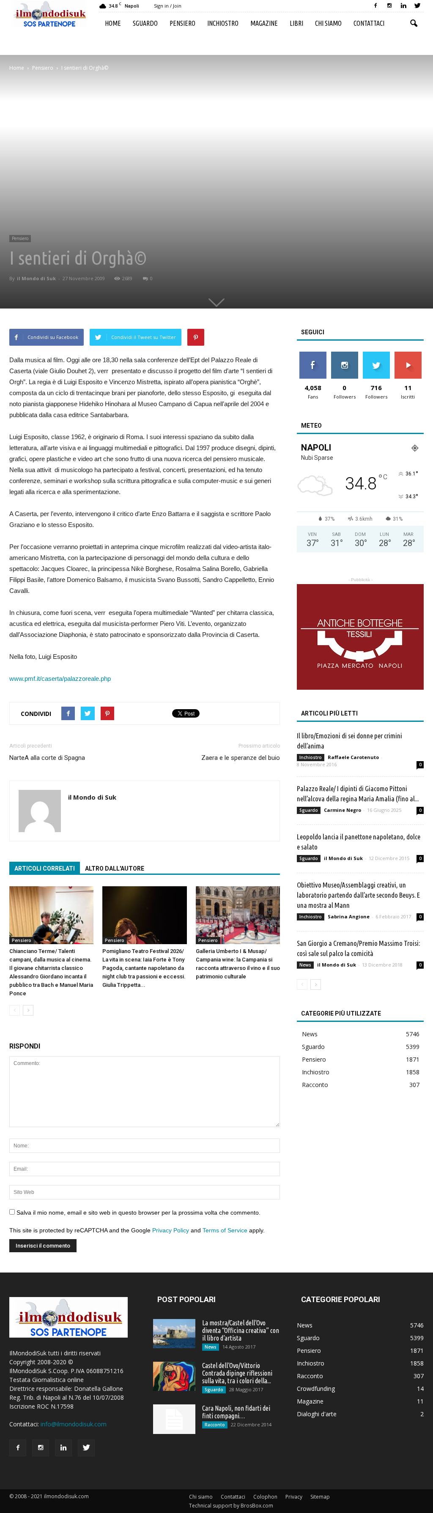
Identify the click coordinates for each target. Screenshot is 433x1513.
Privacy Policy (170, 1230)
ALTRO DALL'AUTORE (114, 868)
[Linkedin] (403, 6)
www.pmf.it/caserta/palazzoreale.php (60, 678)
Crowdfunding (316, 1389)
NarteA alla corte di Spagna (47, 758)
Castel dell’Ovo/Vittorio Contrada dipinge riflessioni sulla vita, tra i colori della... (237, 1373)
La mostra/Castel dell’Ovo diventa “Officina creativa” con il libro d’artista (240, 1330)
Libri (296, 23)
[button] (413, 24)
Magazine (264, 23)
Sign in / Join (167, 6)
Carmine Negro (342, 810)
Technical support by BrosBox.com (231, 1505)
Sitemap (320, 1496)
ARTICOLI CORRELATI (44, 868)
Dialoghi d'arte (317, 1414)
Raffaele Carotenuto (353, 757)
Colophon (265, 1496)
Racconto (315, 1085)
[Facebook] (375, 6)
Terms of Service (225, 1230)
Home (113, 23)
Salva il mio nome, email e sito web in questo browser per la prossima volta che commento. (138, 1212)
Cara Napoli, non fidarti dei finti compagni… (236, 1412)
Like (313, 355)
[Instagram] (389, 6)
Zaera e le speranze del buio (240, 758)
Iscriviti (408, 355)
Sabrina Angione (349, 916)
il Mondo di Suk (36, 278)
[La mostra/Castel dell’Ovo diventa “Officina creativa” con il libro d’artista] (174, 1333)
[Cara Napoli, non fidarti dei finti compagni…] (174, 1419)
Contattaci (369, 23)
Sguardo (145, 23)
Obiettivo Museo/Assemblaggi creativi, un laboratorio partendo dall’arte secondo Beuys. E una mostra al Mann (358, 895)
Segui (344, 355)
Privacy (293, 1496)
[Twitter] (417, 6)
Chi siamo (328, 23)
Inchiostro (222, 23)
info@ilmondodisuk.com (74, 1424)
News (305, 965)
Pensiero (182, 23)
